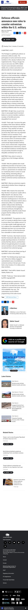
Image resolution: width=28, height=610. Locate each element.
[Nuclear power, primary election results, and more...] (6, 384)
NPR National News (11, 297)
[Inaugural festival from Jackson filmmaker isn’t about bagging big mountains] (6, 406)
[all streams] (26, 608)
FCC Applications (7, 576)
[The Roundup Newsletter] (14, 360)
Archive (5, 583)
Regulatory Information (8, 573)
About (4, 556)
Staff (4, 570)
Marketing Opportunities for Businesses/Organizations (9, 567)
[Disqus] (14, 510)
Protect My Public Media (8, 579)
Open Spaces (15, 381)
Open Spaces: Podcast (17, 392)
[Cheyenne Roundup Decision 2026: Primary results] (6, 419)
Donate (23, 2)
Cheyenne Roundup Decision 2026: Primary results (18, 420)
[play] (2, 608)
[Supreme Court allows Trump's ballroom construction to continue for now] (8, 482)
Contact (5, 560)
